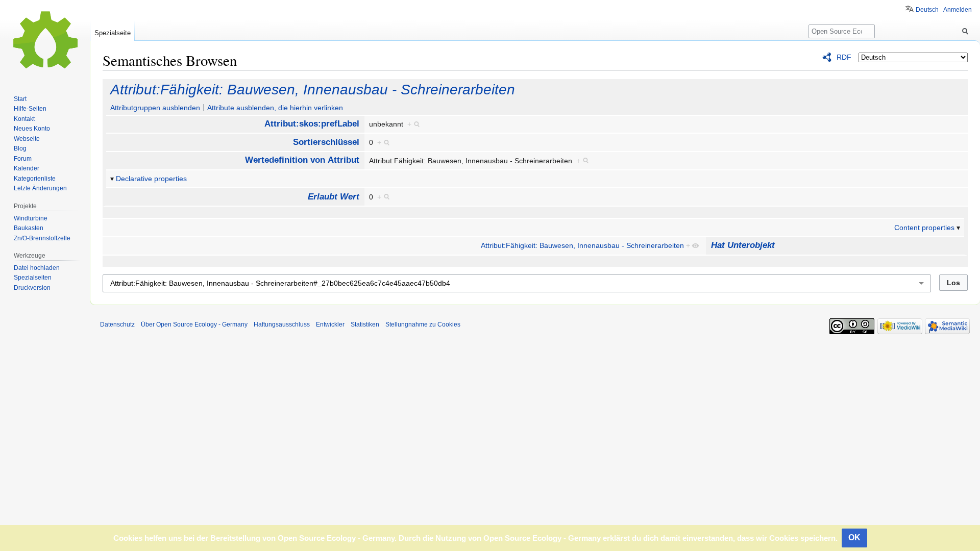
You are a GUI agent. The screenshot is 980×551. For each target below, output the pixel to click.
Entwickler (330, 324)
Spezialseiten (33, 277)
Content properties (924, 227)
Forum (23, 158)
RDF (844, 57)
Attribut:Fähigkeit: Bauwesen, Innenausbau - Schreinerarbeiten (312, 89)
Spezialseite (112, 33)
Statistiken (365, 324)
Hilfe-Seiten (30, 108)
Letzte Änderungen (40, 188)
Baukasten (28, 228)
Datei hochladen (37, 267)
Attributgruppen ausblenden (155, 108)
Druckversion (32, 287)
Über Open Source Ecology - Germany (194, 324)
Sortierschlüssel (326, 142)
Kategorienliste (35, 178)
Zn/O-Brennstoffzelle (42, 238)
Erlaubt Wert (333, 197)
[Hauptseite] (45, 41)
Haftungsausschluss (282, 324)
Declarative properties (151, 178)
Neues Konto (32, 128)
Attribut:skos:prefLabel (311, 124)
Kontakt (24, 118)
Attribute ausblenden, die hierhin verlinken (275, 108)
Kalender (26, 168)
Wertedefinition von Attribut (302, 160)
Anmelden (957, 9)
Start (20, 99)
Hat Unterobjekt (743, 245)
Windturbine (30, 218)
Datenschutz (117, 324)
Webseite (27, 138)
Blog (20, 148)
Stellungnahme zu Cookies (422, 324)
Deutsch (927, 9)
